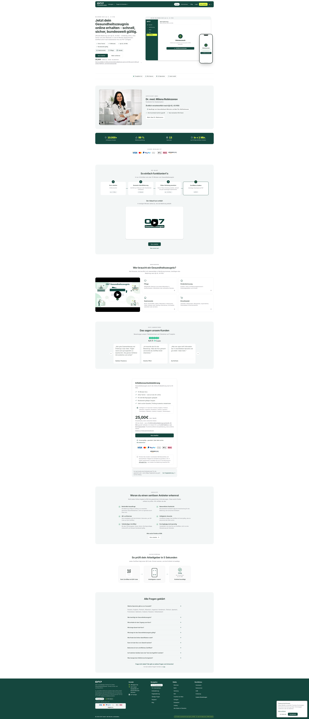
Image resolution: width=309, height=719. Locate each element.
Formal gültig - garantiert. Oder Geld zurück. (150, 441)
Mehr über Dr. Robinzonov (155, 117)
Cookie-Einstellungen (201, 697)
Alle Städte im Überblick (180, 708)
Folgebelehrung (156, 693)
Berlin (175, 688)
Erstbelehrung (155, 691)
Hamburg (176, 691)
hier (164, 666)
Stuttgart (176, 699)
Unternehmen (184, 4)
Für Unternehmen (156, 688)
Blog (192, 4)
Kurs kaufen (154, 435)
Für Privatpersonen (157, 685)
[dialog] (291, 709)
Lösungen (110, 4)
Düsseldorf (176, 702)
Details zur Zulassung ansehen (108, 695)
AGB (197, 691)
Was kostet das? (154, 248)
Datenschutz (199, 688)
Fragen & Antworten (121, 4)
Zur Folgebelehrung (168, 473)
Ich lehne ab (283, 714)
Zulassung (198, 693)
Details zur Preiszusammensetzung (144, 430)
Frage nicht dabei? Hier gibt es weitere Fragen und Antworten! (154, 664)
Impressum (198, 685)
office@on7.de (142, 462)
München (176, 685)
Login (196, 4)
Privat (176, 4)
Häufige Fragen (156, 696)
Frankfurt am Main (178, 696)
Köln (175, 693)
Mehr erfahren (115, 55)
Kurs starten (203, 4)
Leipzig (176, 705)
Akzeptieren (293, 714)
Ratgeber (154, 699)
